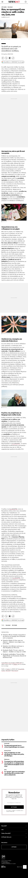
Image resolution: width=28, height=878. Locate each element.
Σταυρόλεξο (21, 669)
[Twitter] (6, 58)
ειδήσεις (15, 664)
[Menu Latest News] (26, 2)
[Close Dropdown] (26, 829)
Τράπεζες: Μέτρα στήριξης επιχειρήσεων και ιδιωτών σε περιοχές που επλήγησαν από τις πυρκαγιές (14, 636)
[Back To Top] (25, 867)
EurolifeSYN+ (16, 443)
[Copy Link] (13, 58)
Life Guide (4, 7)
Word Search (15, 670)
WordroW (8, 670)
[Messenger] (9, 58)
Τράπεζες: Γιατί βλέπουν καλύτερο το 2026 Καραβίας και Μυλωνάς (13, 647)
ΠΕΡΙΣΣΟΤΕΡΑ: (5, 632)
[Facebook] (2, 58)
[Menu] (2, 2)
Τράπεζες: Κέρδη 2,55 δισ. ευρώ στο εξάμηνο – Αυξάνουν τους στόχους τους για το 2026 (14, 642)
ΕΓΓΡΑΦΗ (14, 847)
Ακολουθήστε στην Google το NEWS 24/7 (11, 662)
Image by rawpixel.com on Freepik (10, 333)
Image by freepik (6, 39)
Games (8, 669)
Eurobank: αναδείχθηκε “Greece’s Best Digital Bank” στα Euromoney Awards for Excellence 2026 (14, 655)
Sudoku (3, 670)
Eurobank (10, 7)
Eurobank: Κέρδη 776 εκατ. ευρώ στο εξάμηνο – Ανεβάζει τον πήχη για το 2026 (14, 651)
